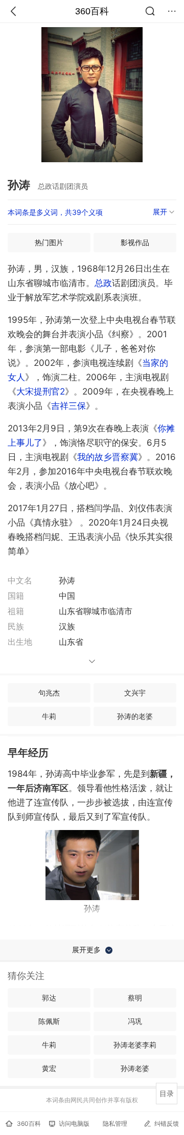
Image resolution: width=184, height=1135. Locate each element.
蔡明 (135, 997)
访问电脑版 (74, 1123)
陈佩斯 (49, 1021)
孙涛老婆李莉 (134, 1044)
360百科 (92, 11)
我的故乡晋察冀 (107, 457)
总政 (103, 283)
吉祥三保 (68, 406)
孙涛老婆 (135, 1068)
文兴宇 (135, 692)
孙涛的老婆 (135, 716)
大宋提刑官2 (40, 391)
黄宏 (49, 1068)
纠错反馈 (166, 1123)
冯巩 (135, 1021)
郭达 (49, 997)
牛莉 (49, 716)
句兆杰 (49, 692)
